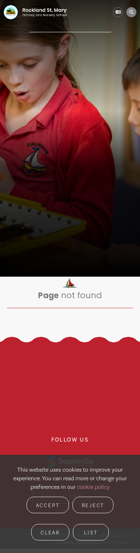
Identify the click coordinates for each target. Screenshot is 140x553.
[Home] (35, 12)
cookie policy (93, 486)
